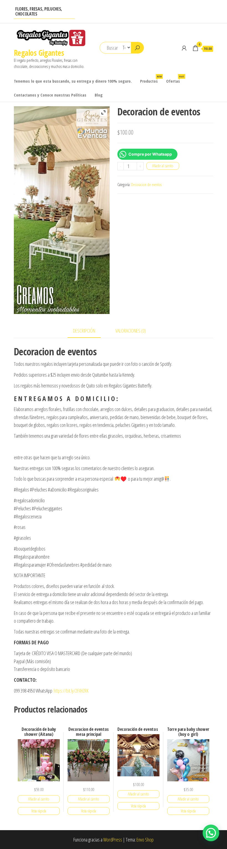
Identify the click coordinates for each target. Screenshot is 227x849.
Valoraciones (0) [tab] (130, 330)
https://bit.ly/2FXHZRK (71, 690)
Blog (99, 95)
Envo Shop (145, 839)
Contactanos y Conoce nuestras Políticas (50, 95)
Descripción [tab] (84, 330)
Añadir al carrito (162, 165)
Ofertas (175, 79)
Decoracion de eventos (146, 184)
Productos (151, 79)
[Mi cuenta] (184, 48)
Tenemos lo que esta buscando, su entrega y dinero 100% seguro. (73, 81)
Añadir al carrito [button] (38, 799)
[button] (211, 833)
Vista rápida (38, 810)
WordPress (112, 839)
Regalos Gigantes (39, 52)
